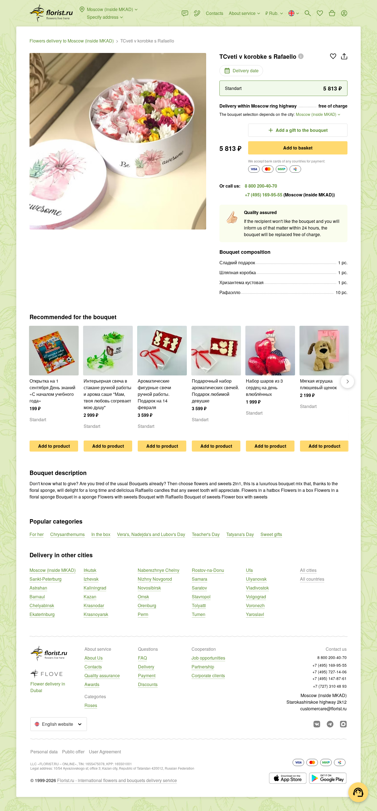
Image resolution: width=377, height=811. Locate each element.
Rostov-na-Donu (208, 570)
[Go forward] (347, 381)
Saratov (199, 588)
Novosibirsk (149, 588)
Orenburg (147, 605)
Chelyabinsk (42, 605)
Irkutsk (90, 570)
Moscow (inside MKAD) (53, 570)
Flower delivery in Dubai (47, 687)
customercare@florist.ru (323, 708)
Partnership (203, 666)
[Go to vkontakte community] (316, 724)
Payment (146, 675)
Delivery (146, 666)
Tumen (198, 614)
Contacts (93, 666)
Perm (143, 614)
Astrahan (38, 588)
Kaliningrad (95, 588)
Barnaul (37, 596)
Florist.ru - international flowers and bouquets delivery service (117, 780)
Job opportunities (208, 658)
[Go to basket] (332, 13)
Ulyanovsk (256, 579)
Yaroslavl (255, 614)
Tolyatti (199, 605)
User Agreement (105, 751)
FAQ (142, 658)
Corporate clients (208, 675)
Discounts (148, 684)
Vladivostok (257, 588)
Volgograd (256, 596)
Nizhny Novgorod (155, 579)
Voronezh (255, 605)
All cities (308, 570)
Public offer (73, 751)
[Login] (344, 13)
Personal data (44, 751)
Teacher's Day (206, 534)
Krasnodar (94, 605)
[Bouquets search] (307, 13)
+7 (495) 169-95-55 (263, 194)
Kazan (90, 596)
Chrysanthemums (67, 534)
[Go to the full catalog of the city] (51, 13)
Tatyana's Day (240, 534)
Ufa (249, 570)
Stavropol (201, 596)
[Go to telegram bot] (330, 724)
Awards (91, 684)
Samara (199, 579)
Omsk (143, 596)
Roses (90, 705)
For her (37, 534)
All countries (312, 579)
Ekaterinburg (42, 614)
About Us (93, 658)
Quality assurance (102, 675)
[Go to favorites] (319, 13)
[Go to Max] (343, 724)
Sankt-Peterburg (46, 579)
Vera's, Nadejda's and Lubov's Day (151, 534)
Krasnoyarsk (96, 614)
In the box (100, 534)
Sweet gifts (271, 534)
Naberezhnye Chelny (158, 570)
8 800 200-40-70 (261, 186)
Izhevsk (91, 579)
